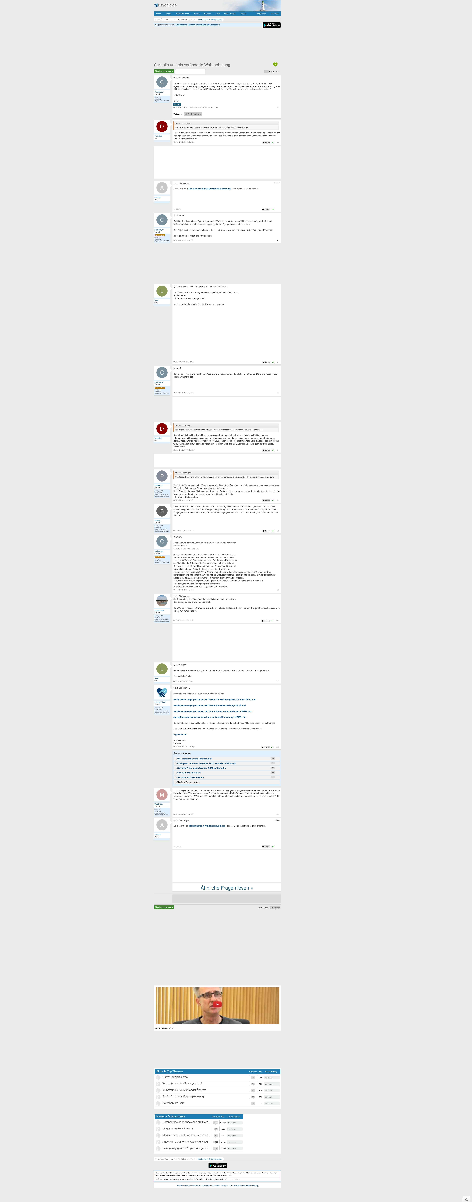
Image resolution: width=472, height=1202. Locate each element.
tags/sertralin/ (180, 734)
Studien (243, 13)
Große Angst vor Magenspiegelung (183, 1096)
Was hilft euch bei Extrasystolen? (182, 1083)
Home (158, 13)
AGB (230, 1185)
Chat (218, 13)
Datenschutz (206, 1185)
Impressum (196, 1185)
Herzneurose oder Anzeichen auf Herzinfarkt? (189, 1122)
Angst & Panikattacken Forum (183, 1159)
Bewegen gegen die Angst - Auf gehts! (185, 1148)
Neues (168, 13)
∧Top (466, 1199)
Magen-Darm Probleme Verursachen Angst (188, 1135)
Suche (196, 13)
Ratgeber (207, 13)
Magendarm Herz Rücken (177, 1128)
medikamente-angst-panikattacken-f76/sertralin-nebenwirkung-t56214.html (209, 705)
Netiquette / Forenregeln (242, 1185)
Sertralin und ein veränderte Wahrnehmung (192, 64)
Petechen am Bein (173, 1103)
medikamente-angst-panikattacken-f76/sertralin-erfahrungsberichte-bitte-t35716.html (214, 699)
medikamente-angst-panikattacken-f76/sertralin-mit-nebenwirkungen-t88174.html (212, 711)
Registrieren (261, 13)
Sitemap (255, 1185)
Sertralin (177, 104)
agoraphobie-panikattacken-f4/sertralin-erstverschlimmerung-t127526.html (209, 717)
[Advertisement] (227, 643)
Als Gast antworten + (164, 71)
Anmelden (275, 13)
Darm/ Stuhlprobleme (175, 1077)
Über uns (187, 1185)
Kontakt (180, 1185)
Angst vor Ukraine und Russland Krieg (185, 1141)
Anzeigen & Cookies (219, 1185)
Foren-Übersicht (161, 1159)
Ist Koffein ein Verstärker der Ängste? (184, 1090)
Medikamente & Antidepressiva (210, 1159)
